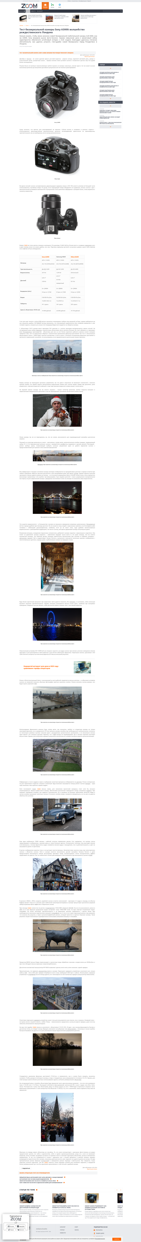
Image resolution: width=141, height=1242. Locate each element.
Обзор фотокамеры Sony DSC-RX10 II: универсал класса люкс (38, 1180)
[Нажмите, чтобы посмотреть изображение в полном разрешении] (57, 118)
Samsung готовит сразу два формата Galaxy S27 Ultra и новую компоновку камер (110, 111)
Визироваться (90, 524)
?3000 (25, 245)
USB (25, 972)
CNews (69, 1)
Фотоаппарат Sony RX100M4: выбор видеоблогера (34, 1179)
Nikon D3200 (75, 256)
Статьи (28, 11)
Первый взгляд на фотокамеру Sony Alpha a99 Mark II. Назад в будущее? (41, 1177)
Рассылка (99, 1230)
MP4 (21, 909)
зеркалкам (88, 245)
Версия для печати (90, 56)
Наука (52, 7)
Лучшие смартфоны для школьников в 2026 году (107, 77)
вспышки (72, 601)
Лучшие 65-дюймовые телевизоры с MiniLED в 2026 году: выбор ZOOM (61, 17)
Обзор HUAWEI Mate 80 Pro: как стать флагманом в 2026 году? (35, 17)
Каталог (21, 11)
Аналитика (75, 1)
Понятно (116, 1239)
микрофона (55, 913)
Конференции (82, 1)
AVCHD (71, 908)
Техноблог (40, 11)
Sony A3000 (45, 256)
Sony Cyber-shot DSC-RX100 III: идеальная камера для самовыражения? (41, 1182)
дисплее (79, 782)
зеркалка (39, 330)
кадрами (89, 790)
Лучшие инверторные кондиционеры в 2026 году (108, 82)
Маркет (89, 1)
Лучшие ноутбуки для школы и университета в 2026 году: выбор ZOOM (88, 17)
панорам (87, 783)
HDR (54, 734)
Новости (33, 11)
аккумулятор (43, 971)
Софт (59, 7)
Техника (45, 7)
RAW (90, 855)
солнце (76, 473)
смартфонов (31, 974)
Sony (45, 729)
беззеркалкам (27, 332)
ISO (45, 269)
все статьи (119, 64)
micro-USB (38, 321)
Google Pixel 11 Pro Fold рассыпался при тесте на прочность (110, 123)
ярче (61, 845)
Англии (29, 59)
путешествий (45, 1160)
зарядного (37, 1020)
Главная (21, 25)
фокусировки (72, 1029)
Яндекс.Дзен (100, 1233)
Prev (110, 68)
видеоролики (50, 908)
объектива (78, 1079)
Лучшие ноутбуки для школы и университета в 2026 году (109, 73)
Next (110, 98)
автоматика (23, 538)
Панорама (40, 464)
